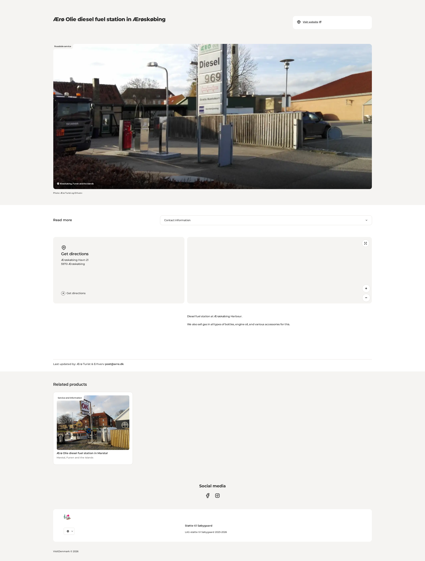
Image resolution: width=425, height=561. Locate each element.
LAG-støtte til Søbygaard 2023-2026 (206, 532)
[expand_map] (365, 243)
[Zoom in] (366, 288)
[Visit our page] (217, 495)
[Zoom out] (366, 298)
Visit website (310, 21)
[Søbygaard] (67, 517)
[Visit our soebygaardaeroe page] (208, 495)
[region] (279, 270)
